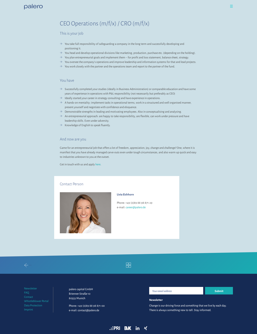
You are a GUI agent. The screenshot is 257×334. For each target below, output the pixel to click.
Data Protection (33, 305)
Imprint (28, 309)
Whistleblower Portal (36, 301)
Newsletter (30, 288)
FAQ (26, 292)
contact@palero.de (88, 310)
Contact (28, 296)
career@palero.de (136, 207)
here (97, 164)
